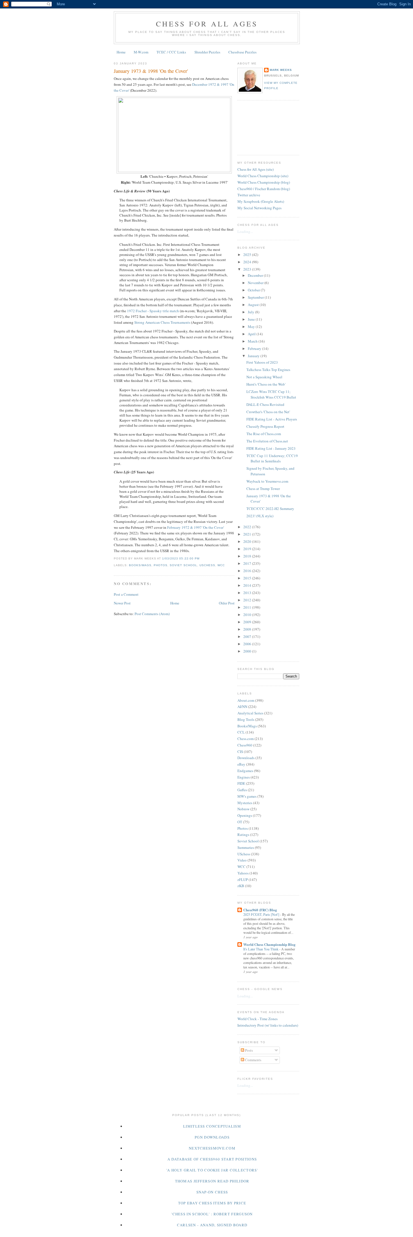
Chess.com (245, 738)
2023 (247, 269)
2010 (247, 614)
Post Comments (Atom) (152, 613)
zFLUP (242, 879)
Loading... (245, 231)
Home (121, 52)
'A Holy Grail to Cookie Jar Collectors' (212, 1170)
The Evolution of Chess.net (267, 441)
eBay (241, 764)
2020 (247, 541)
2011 (247, 607)
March (253, 341)
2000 (247, 651)
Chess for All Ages (207, 23)
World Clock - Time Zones (257, 1018)
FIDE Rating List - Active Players (271, 419)
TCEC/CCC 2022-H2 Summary (270, 508)
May (252, 326)
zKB (240, 885)
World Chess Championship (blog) (263, 182)
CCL (241, 732)
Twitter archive (248, 194)
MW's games (247, 796)
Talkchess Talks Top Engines (268, 369)
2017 (247, 563)
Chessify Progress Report (265, 426)
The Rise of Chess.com (263, 433)
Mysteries (244, 802)
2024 (247, 261)
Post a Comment (126, 594)
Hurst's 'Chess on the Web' (265, 384)
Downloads (246, 757)
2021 (247, 534)
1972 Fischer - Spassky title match (153, 310)
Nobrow (243, 808)
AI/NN (242, 706)
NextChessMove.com (212, 1148)
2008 (247, 629)
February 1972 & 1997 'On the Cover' (195, 527)
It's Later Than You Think (261, 949)
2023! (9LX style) (259, 515)
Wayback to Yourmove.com (267, 481)
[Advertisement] (262, 127)
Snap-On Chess (212, 1192)
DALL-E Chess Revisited (265, 404)
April (252, 333)
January (254, 355)
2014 (247, 585)
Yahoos (243, 873)
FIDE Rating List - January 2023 (271, 448)
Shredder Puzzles (207, 52)
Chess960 (244, 745)
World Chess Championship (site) (262, 175)
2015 (247, 578)
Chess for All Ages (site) (255, 169)
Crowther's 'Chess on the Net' (268, 411)
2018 (247, 556)
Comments (252, 1059)
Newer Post (122, 603)
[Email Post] (201, 558)
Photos (160, 565)
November (256, 282)
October (254, 290)
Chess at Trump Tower (263, 488)
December (256, 275)
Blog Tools (245, 719)
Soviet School (183, 565)
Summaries (245, 847)
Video (242, 860)
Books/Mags (140, 565)
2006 (247, 643)
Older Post (227, 603)
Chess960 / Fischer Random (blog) (263, 188)
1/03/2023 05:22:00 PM (180, 558)
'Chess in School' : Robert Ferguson (212, 1213)
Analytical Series (250, 713)
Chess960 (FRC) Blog (260, 909)
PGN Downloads (212, 1137)
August (254, 304)
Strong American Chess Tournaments (162, 322)
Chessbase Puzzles (242, 52)
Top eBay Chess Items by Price (212, 1202)
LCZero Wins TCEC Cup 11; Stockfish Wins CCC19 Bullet (271, 394)
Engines (243, 777)
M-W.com (141, 52)
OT (239, 821)
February (255, 348)
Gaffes (242, 789)
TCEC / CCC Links (171, 52)
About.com (245, 700)
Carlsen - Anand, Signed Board (212, 1224)
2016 (247, 570)
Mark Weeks (281, 69)
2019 (247, 548)
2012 (247, 599)
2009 (247, 621)
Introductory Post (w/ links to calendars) (267, 1025)
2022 (247, 526)
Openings (244, 815)
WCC (221, 565)
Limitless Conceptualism (212, 1126)
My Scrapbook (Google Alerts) (260, 201)
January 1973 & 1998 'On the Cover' (151, 71)
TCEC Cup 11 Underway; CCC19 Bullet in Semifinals (272, 458)
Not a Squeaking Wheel (264, 376)
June (252, 319)
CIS (240, 751)
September (256, 297)
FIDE (241, 783)
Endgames (245, 770)
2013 (247, 592)
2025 (247, 254)
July (251, 311)
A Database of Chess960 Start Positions (212, 1159)
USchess (207, 565)
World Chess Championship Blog (269, 944)
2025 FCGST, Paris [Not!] (261, 914)
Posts (248, 1050)
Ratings (243, 834)
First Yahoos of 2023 (262, 362)
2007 (247, 636)
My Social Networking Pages (259, 207)
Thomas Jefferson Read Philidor (212, 1181)
